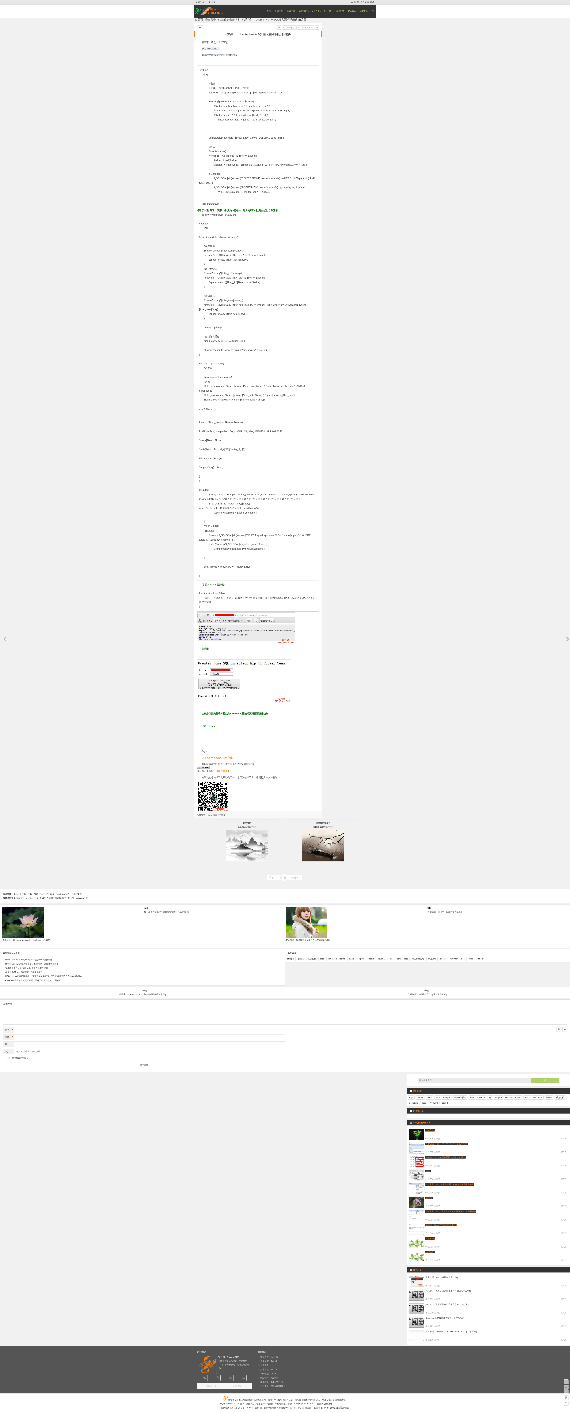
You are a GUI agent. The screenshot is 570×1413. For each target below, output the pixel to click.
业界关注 (279, 11)
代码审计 (227, 757)
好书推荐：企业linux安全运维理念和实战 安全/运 (166, 911)
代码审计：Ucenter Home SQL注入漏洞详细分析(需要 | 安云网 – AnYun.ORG (52, 898)
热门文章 (355, 2)
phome (443, 959)
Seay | (428, 1171)
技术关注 (291, 11)
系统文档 (312, 959)
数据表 (301, 959)
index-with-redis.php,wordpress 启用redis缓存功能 (28, 959)
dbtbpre (290, 959)
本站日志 (364, 11)
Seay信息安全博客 (229, 19)
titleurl (481, 959)
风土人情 (315, 11)
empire (360, 959)
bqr (391, 959)
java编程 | (430, 1252)
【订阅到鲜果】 (221, 771)
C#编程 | (429, 1198)
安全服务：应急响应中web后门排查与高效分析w (308, 940)
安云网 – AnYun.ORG (213, 11)
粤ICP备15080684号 (330, 1408)
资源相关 (327, 11)
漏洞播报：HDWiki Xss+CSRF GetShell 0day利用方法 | (451, 1331)
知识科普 (340, 11)
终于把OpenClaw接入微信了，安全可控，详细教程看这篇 (32, 964)
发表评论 (289, 27)
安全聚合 (352, 11)
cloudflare (382, 959)
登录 (213, 2)
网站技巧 (303, 11)
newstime (340, 959)
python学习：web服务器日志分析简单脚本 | (445, 1157)
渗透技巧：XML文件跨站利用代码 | (441, 1277)
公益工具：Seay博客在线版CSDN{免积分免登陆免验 (449, 1184)
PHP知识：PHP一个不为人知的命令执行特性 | (446, 1144)
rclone (472, 959)
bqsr (463, 959)
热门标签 (364, 2)
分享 (296, 877)
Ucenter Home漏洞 (212, 757)
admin (61, 894)
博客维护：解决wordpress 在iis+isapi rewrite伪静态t (26, 940)
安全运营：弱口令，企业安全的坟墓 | (445, 911)
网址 (7, 1044)
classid (370, 959)
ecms (330, 959)
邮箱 (9, 1037)
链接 (372, 2)
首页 (269, 11)
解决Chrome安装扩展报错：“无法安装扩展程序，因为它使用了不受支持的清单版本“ (44, 976)
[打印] (279, 27)
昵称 (9, 1030)
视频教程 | (430, 1238)
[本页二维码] (566, 1403)
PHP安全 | (430, 1130)
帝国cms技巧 (418, 959)
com (399, 959)
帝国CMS (432, 959)
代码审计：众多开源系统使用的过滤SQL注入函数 (448, 1291)
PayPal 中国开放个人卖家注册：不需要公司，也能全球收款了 (33, 980)
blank (351, 959)
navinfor (454, 959)
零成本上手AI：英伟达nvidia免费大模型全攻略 (26, 968)
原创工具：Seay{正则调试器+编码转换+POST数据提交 (450, 1211)
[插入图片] (564, 1029)
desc (322, 959)
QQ (6, 1051)
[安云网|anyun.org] (345, 1408)
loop (406, 959)
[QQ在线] (218, 1378)
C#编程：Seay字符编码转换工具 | (441, 1225)
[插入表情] (558, 1029)
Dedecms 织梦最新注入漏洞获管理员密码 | (445, 1318)
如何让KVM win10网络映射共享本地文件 (24, 972)
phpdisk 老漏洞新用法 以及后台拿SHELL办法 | (447, 1304)
